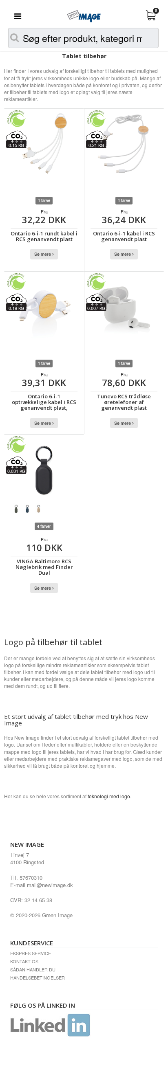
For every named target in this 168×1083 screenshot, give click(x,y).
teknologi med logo (109, 796)
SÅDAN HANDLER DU (32, 969)
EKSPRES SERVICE (30, 953)
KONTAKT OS (24, 961)
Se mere (43, 253)
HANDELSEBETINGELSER (37, 977)
